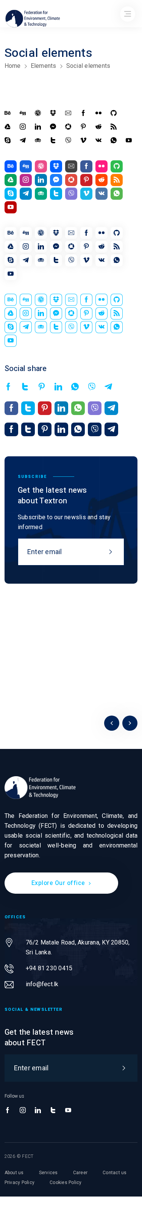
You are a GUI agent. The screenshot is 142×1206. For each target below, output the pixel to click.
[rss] (114, 127)
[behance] (8, 113)
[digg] (23, 113)
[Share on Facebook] (8, 387)
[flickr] (98, 113)
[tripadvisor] (38, 141)
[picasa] (68, 127)
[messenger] (53, 127)
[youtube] (129, 141)
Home (13, 65)
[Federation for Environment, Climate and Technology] (40, 787)
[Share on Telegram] (108, 387)
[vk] (98, 141)
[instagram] (23, 127)
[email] (68, 113)
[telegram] (23, 141)
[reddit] (98, 127)
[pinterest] (83, 127)
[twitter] (53, 141)
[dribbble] (38, 113)
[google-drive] (8, 127)
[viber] (68, 141)
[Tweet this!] (25, 387)
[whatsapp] (114, 141)
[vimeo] (83, 141)
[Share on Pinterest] (41, 387)
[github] (114, 113)
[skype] (8, 141)
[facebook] (83, 113)
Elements (43, 65)
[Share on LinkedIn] (58, 387)
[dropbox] (53, 113)
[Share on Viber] (91, 387)
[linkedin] (38, 127)
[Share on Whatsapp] (75, 387)
